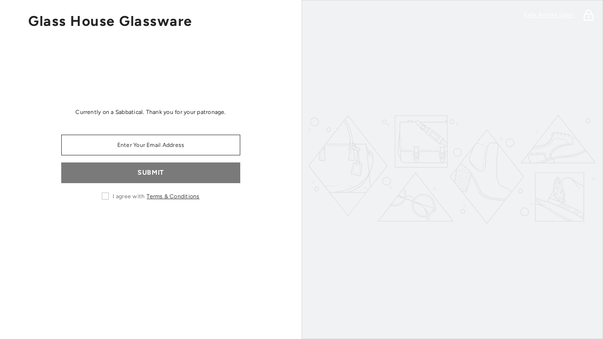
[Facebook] (84, 226)
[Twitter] (216, 226)
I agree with (129, 196)
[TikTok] (164, 226)
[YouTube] (190, 226)
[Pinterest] (137, 226)
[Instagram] (111, 226)
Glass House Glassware (110, 21)
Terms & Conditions (173, 196)
